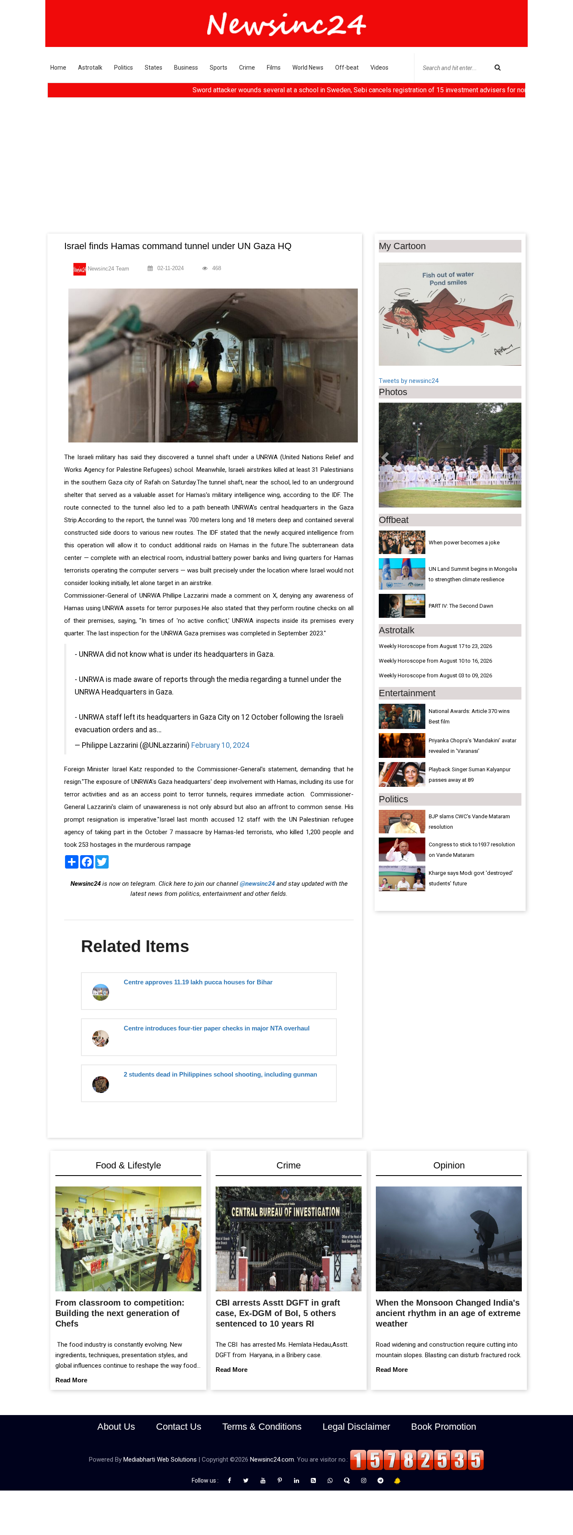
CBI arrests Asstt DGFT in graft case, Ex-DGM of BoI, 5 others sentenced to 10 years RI (278, 1313)
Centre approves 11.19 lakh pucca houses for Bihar (198, 982)
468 (216, 268)
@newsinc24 (257, 883)
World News (307, 67)
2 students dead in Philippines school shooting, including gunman (220, 1074)
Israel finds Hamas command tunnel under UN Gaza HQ (178, 246)
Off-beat (347, 67)
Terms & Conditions (262, 1426)
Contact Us (178, 1426)
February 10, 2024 (220, 745)
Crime (247, 67)
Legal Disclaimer (356, 1426)
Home (58, 67)
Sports (218, 67)
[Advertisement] (286, 170)
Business (186, 67)
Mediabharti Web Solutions (160, 1459)
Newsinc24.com (272, 1459)
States (153, 67)
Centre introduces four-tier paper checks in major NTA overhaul (217, 1028)
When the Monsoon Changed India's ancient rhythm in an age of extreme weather (448, 1313)
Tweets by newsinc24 (408, 381)
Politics (123, 67)
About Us (116, 1426)
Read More (71, 1380)
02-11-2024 (170, 268)
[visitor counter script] (417, 1459)
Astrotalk (90, 67)
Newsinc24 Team (107, 268)
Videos (379, 67)
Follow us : (206, 1480)
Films (274, 67)
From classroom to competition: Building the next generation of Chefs (120, 1313)
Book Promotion (443, 1426)
